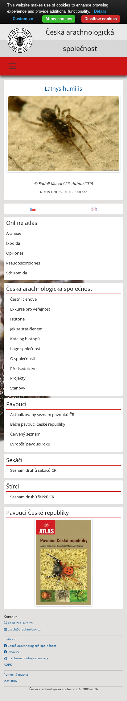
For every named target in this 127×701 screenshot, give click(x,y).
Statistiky (10, 680)
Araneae (13, 233)
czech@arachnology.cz (24, 629)
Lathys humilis (63, 88)
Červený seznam (25, 434)
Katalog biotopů (25, 339)
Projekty (18, 378)
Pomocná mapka (16, 674)
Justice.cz (11, 639)
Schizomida (16, 273)
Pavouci (13, 652)
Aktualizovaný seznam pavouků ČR (42, 414)
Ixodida (13, 243)
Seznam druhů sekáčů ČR (33, 470)
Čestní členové (23, 299)
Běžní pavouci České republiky (37, 424)
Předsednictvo (23, 368)
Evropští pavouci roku (30, 444)
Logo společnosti (25, 348)
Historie (17, 319)
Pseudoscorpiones (23, 263)
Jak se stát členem (26, 329)
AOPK (8, 664)
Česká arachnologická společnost (31, 645)
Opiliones (14, 253)
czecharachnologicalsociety (27, 658)
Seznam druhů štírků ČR (32, 497)
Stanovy (17, 388)
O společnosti (22, 358)
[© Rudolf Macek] (63, 133)
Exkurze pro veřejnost (30, 309)
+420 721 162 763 (21, 623)
